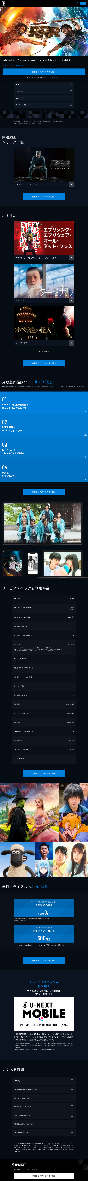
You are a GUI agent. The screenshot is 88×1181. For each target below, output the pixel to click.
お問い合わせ (35, 1169)
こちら (59, 77)
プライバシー (27, 1169)
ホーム (13, 1169)
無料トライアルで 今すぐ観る (44, 71)
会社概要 (19, 1169)
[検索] (77, 3)
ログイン (83, 3)
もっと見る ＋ (44, 351)
